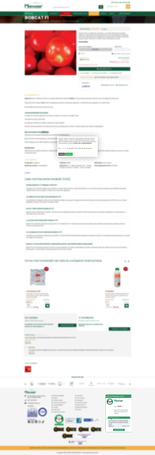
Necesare (63, 148)
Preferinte (80, 148)
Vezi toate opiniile (119, 429)
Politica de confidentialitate (83, 143)
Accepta (69, 154)
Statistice (72, 148)
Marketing (89, 148)
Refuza (61, 154)
